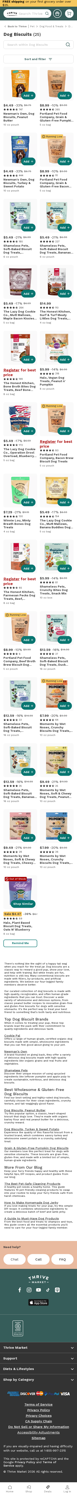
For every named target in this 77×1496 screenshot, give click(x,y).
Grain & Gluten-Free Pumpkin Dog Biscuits (36, 1148)
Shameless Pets (16, 1070)
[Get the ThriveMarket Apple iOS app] (38, 1302)
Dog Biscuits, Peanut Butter (25, 1110)
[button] (69, 13)
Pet (32, 26)
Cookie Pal (12, 1035)
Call (38, 1259)
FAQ (62, 1259)
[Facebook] (19, 1290)
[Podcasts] (57, 1290)
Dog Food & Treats (51, 26)
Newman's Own (15, 1051)
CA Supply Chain (38, 1421)
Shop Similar (23, 903)
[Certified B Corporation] (22, 1328)
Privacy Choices (39, 1415)
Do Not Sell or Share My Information (38, 1427)
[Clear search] (47, 13)
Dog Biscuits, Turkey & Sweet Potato (31, 1129)
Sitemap (39, 1438)
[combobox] (27, 13)
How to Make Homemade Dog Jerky (31, 1202)
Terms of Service (38, 1404)
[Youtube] (38, 1290)
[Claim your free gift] (57, 13)
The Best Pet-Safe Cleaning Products (32, 1183)
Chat (14, 1259)
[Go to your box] (69, 13)
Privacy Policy (38, 1410)
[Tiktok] (48, 1290)
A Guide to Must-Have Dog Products (31, 1218)
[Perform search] (11, 13)
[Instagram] (29, 1290)
